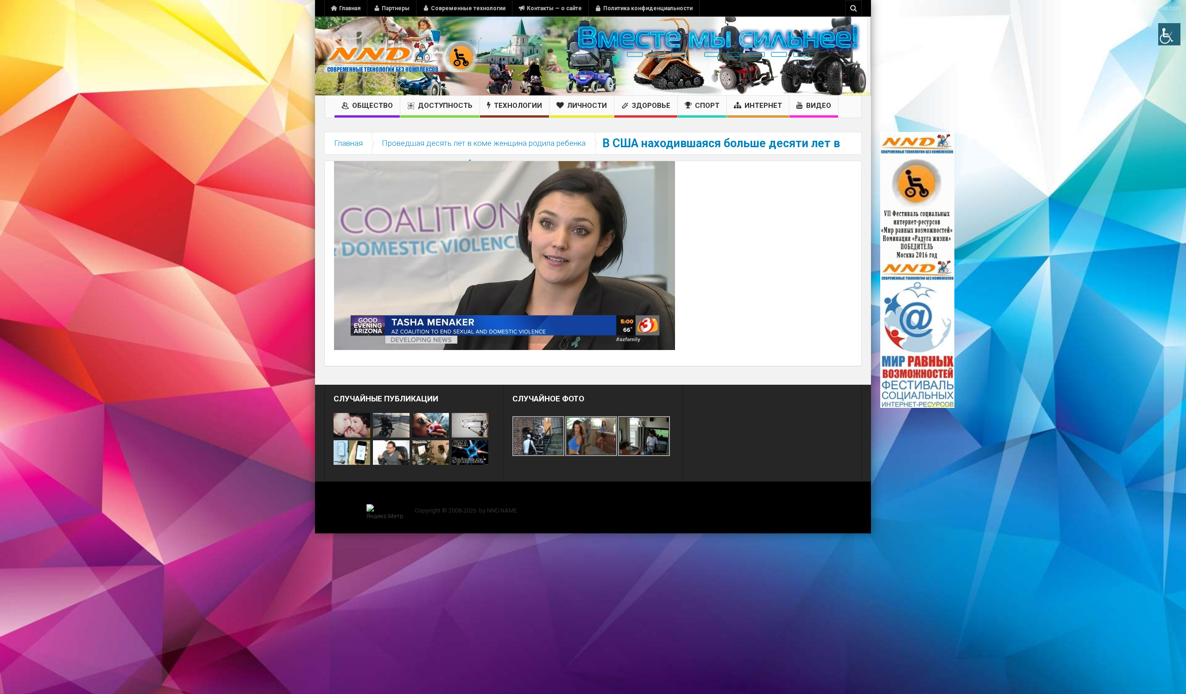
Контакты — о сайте (554, 8)
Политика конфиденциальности (648, 8)
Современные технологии (468, 8)
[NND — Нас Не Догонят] (400, 56)
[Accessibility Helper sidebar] (1169, 34)
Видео (818, 105)
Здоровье (651, 105)
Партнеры (396, 8)
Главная (349, 8)
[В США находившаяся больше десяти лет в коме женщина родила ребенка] (504, 255)
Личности (587, 105)
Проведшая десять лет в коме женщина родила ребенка (484, 143)
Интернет (763, 105)
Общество (372, 105)
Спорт (707, 105)
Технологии (518, 105)
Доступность (445, 105)
